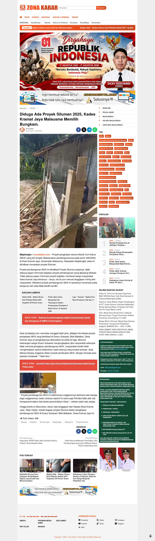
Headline (33, 422)
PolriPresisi (103, 198)
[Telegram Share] (89, 129)
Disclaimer (61, 520)
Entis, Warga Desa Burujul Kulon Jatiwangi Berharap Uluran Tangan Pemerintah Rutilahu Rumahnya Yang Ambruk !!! (116, 315)
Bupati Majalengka (106, 144)
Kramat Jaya (45, 422)
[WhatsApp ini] (94, 129)
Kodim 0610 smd (115, 173)
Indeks (23, 520)
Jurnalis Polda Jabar (117, 165)
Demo (127, 153)
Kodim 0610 (104, 173)
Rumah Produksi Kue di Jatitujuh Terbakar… (119, 244)
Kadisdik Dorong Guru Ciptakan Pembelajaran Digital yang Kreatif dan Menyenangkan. (29, 477)
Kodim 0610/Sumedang (107, 177)
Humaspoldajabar (114, 161)
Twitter (101, 520)
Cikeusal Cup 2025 (106, 148)
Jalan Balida (127, 161)
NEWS (111, 241)
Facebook (84, 520)
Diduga (24, 422)
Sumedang (103, 202)
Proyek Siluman (82, 422)
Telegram (121, 523)
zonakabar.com (42, 254)
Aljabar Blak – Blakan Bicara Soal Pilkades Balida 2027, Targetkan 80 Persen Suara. (86, 28)
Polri (126, 190)
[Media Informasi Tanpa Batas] (39, 7)
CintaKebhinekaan (121, 148)
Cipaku (102, 153)
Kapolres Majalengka (113, 125)
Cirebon (109, 153)
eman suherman (105, 157)
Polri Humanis (104, 194)
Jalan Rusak (104, 165)
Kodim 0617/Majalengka (108, 181)
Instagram (121, 520)
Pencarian (101, 8)
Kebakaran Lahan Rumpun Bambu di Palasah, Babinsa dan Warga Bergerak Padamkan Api (84, 477)
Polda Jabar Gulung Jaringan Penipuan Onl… (120, 272)
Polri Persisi (127, 194)
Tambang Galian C (122, 202)
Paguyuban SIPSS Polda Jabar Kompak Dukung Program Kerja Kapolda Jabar (38, 440)
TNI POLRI (103, 206)
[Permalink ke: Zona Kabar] (22, 129)
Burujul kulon (119, 144)
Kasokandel (120, 169)
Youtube (84, 523)
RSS (82, 527)
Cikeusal (129, 144)
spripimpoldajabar (127, 198)
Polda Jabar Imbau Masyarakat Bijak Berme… (120, 262)
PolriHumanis (116, 194)
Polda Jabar (108, 112)
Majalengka (57, 422)
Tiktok (101, 523)
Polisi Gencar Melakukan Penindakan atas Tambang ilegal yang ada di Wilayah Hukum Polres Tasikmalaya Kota (80, 442)
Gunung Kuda (126, 157)
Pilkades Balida (124, 186)
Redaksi (41, 526)
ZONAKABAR (113, 206)
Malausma (69, 422)
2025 (101, 136)
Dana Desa (118, 153)
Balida (131, 140)
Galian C (116, 157)
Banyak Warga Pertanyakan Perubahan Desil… (121, 253)
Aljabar (108, 136)
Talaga (111, 202)
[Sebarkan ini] (78, 129)
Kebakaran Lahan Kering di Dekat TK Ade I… (120, 281)
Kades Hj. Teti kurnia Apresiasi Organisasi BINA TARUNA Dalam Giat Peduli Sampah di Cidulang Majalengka (116, 296)
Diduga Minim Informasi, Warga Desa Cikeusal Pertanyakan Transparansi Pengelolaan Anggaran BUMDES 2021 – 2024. (117, 323)
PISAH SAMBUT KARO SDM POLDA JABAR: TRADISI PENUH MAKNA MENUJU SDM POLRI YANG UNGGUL (116, 332)
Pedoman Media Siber (44, 521)
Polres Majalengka (111, 120)
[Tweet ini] (83, 129)
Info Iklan (24, 526)
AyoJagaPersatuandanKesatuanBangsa (113, 140)
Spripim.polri (114, 198)
